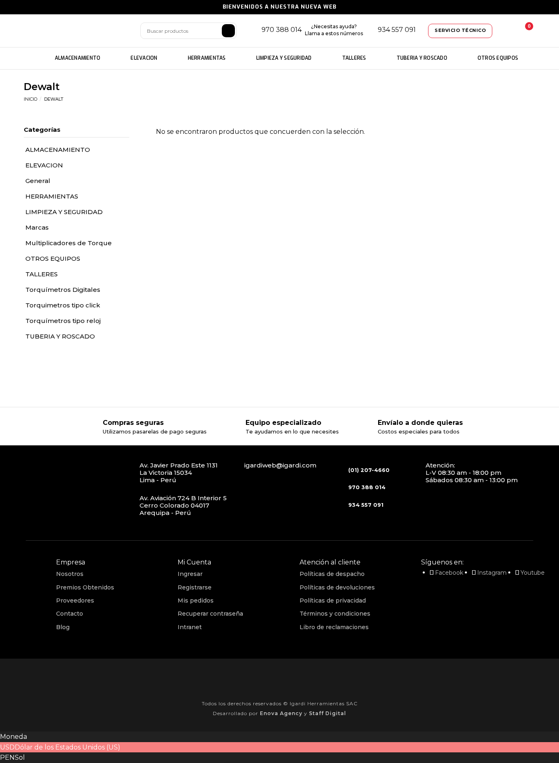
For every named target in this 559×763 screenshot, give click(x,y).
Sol (20, 757)
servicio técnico (460, 30)
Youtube (533, 572)
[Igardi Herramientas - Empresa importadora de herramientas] (77, 31)
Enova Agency (281, 713)
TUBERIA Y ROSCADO (422, 58)
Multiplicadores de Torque (68, 243)
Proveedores (75, 600)
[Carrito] (523, 30)
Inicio (30, 99)
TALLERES (354, 58)
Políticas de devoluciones (337, 587)
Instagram (492, 572)
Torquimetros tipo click (62, 305)
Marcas (37, 227)
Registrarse (195, 587)
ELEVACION (144, 58)
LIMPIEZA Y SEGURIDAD (284, 58)
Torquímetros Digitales (62, 289)
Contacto (69, 613)
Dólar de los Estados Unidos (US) (67, 747)
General (37, 181)
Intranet (190, 627)
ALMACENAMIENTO (78, 58)
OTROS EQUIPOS (498, 58)
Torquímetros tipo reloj (63, 321)
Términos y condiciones (335, 613)
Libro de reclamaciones (334, 627)
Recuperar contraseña (210, 613)
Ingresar (190, 574)
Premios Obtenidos (85, 587)
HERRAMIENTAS (207, 58)
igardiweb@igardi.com (280, 465)
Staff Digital (327, 713)
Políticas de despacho (332, 574)
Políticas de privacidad (333, 600)
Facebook (449, 572)
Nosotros (69, 574)
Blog (63, 627)
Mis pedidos (196, 600)
